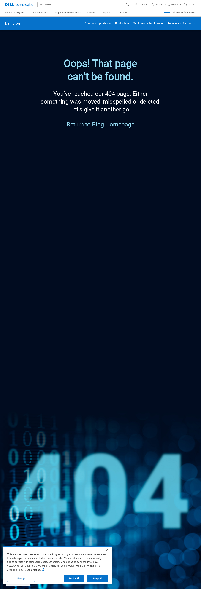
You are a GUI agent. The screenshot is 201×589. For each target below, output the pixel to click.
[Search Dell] (127, 4)
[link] (158, 4)
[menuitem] (39, 12)
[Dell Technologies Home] (19, 4)
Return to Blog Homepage (100, 124)
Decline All (74, 578)
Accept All (97, 578)
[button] (142, 4)
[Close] (107, 549)
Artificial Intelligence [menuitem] (14, 12)
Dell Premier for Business (184, 12)
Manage (21, 578)
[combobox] (83, 4)
